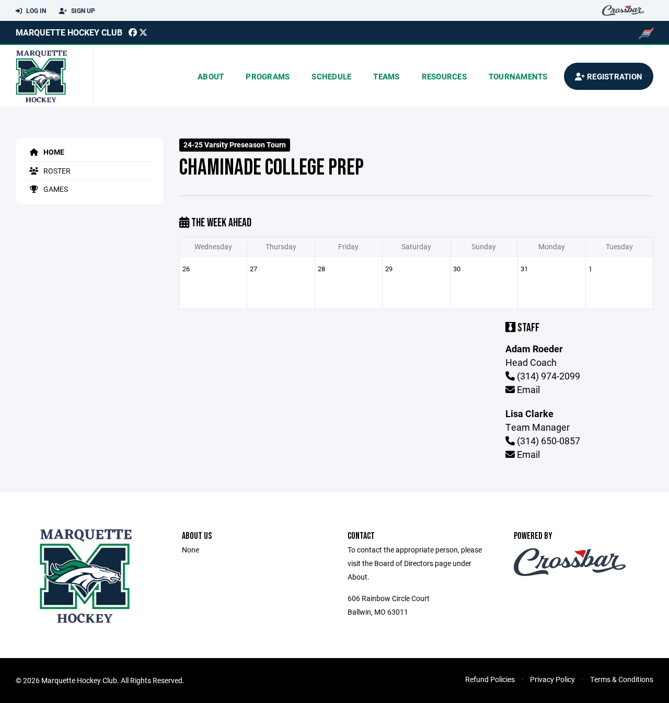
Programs (268, 76)
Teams (386, 76)
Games (55, 189)
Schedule (331, 76)
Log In (35, 10)
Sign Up (82, 10)
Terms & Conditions (621, 679)
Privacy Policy (552, 679)
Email (527, 389)
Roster (56, 171)
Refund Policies (490, 679)
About (211, 76)
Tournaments (518, 76)
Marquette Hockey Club (69, 32)
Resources (444, 76)
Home (53, 152)
